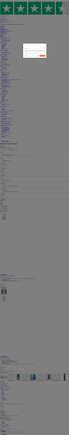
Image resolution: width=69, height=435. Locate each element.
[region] (34, 50)
